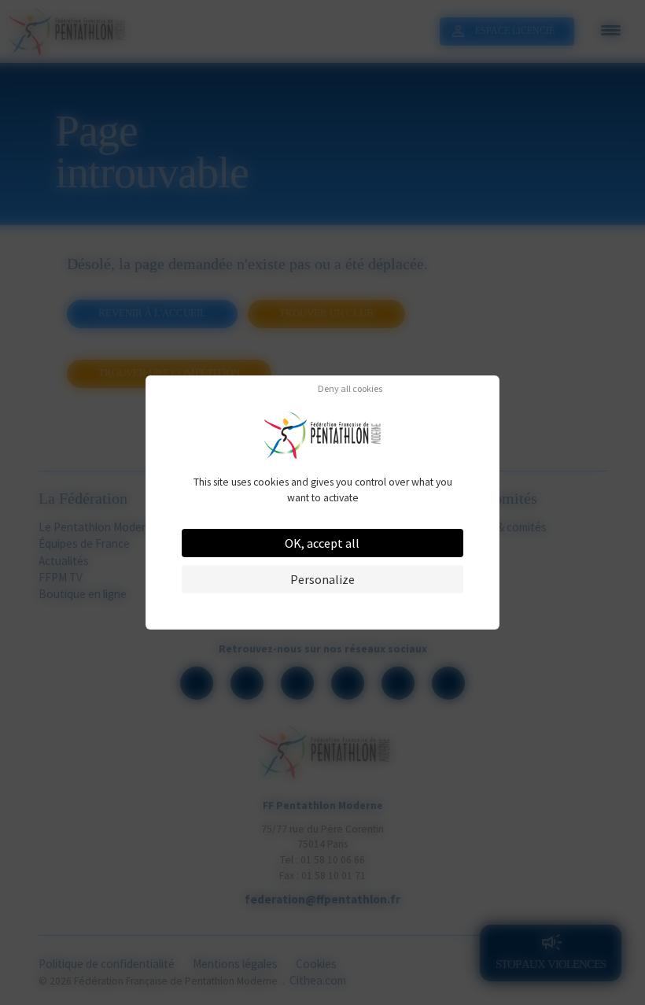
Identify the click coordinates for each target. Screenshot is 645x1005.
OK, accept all (322, 543)
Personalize (322, 579)
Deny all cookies (350, 389)
